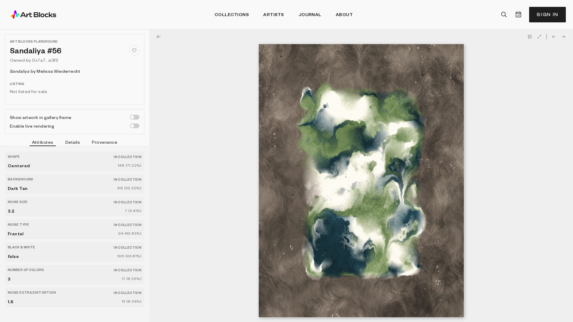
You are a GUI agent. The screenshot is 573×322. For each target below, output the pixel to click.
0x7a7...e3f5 (45, 60)
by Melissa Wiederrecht (45, 71)
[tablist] (74, 143)
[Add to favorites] (134, 50)
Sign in (547, 14)
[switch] (134, 117)
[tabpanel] (74, 234)
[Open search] (504, 14)
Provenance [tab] (104, 142)
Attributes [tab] (42, 142)
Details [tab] (72, 142)
